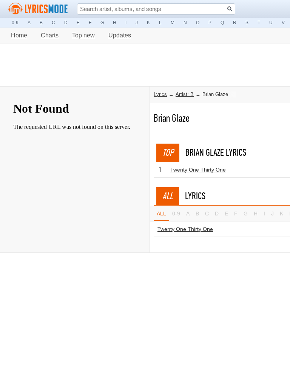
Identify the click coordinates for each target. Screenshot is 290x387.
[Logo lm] (38, 9)
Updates (119, 35)
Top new (83, 35)
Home (19, 35)
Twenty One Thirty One (198, 170)
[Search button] (229, 9)
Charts (50, 35)
